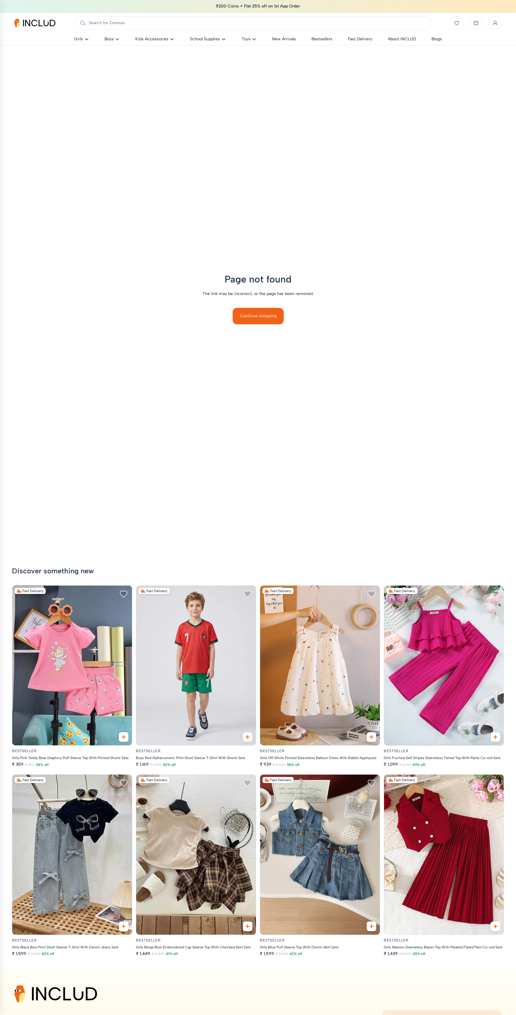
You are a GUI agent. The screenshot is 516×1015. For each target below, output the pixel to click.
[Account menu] (495, 23)
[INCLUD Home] (35, 23)
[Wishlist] (456, 23)
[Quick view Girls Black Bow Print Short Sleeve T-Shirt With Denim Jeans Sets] (123, 926)
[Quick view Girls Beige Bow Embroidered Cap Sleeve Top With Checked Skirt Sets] (247, 926)
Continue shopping (258, 315)
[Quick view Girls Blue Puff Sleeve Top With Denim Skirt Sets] (371, 926)
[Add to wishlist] (123, 594)
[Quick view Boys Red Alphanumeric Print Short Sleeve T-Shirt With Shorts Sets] (247, 737)
